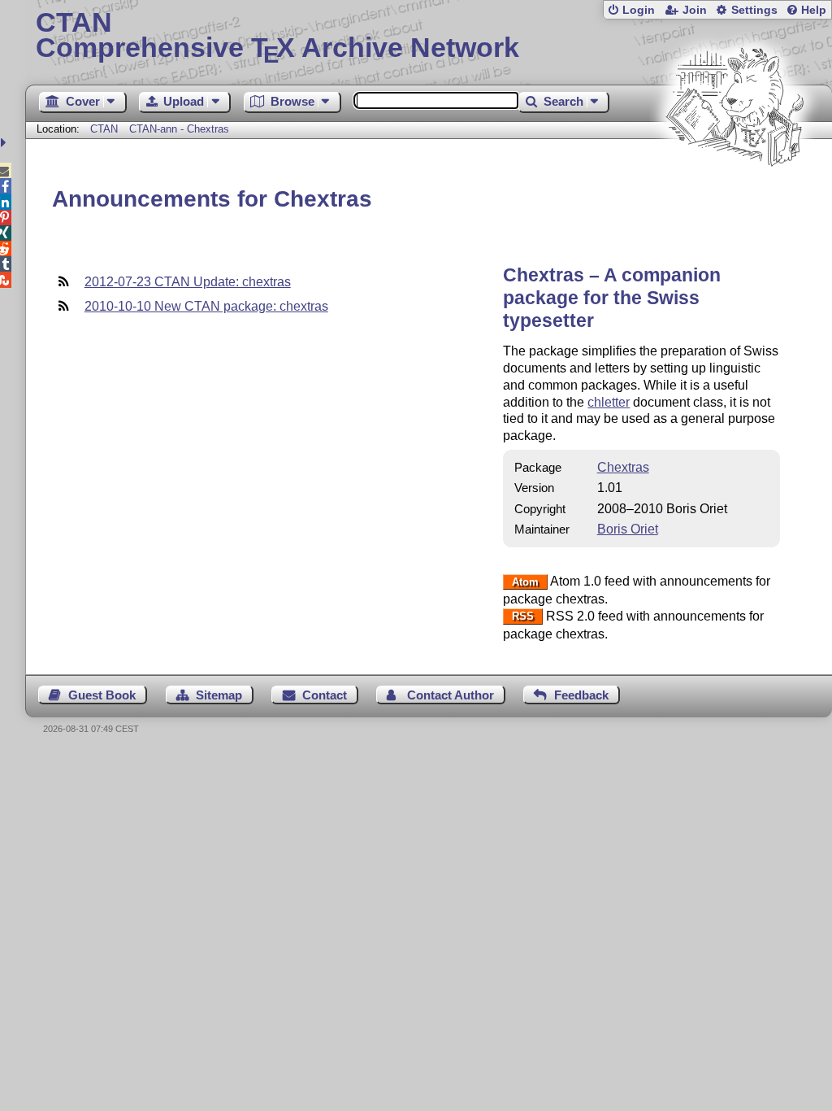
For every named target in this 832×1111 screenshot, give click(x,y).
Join (694, 10)
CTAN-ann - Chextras (179, 129)
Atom (525, 582)
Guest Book (102, 695)
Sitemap (219, 695)
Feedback (581, 695)
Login (638, 10)
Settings (754, 10)
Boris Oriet (627, 529)
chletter (608, 402)
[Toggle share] (5, 142)
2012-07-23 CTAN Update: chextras (187, 282)
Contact (324, 695)
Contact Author (450, 695)
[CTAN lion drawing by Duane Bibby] (735, 197)
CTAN (104, 129)
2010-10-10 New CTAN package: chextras (206, 306)
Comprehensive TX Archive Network (277, 37)
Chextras (623, 467)
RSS (523, 617)
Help (813, 10)
